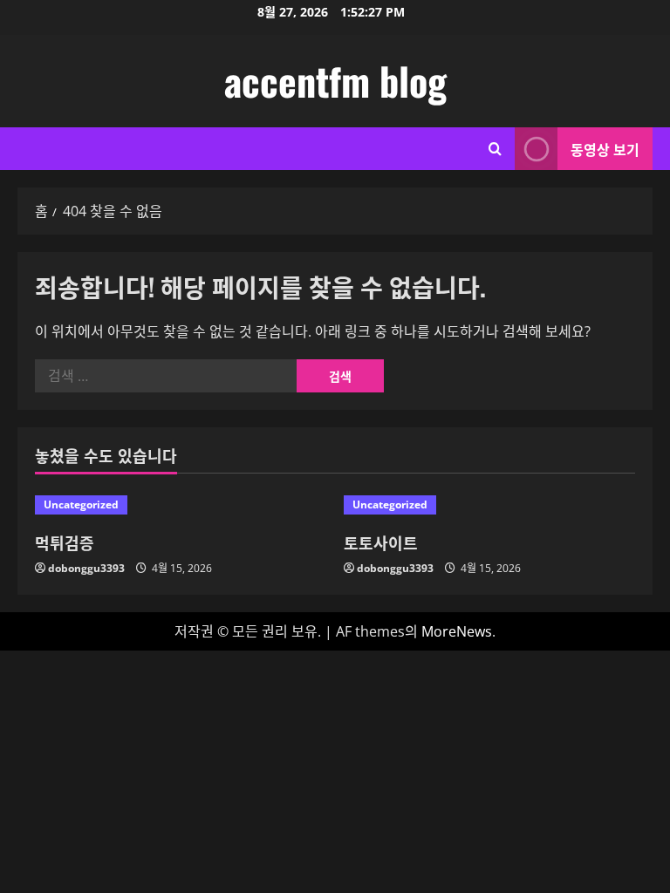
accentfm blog (335, 80)
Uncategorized (81, 504)
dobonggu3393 (86, 568)
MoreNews (456, 631)
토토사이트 (381, 542)
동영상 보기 (605, 149)
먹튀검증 (64, 542)
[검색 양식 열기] (495, 149)
